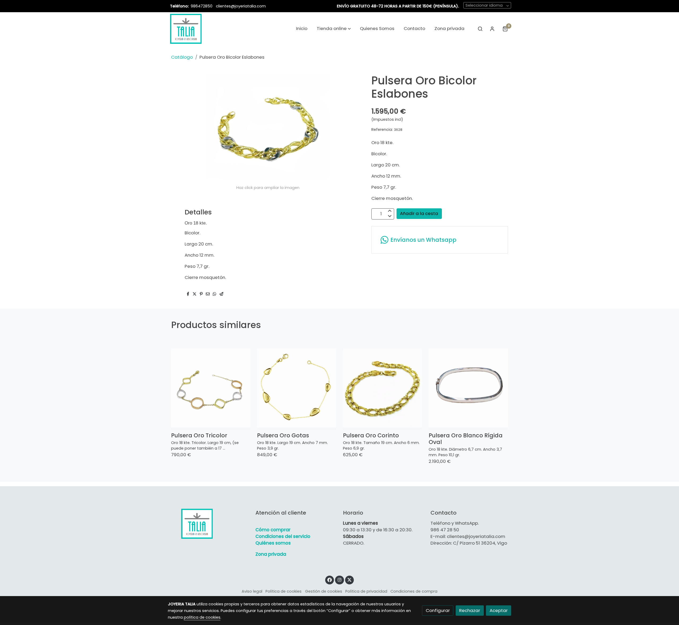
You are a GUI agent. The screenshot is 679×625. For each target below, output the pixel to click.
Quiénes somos (273, 543)
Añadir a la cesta (419, 213)
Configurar (438, 610)
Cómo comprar (272, 530)
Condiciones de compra (413, 591)
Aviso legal (252, 591)
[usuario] (492, 28)
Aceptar (499, 610)
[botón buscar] (480, 28)
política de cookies (202, 617)
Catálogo (182, 57)
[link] (186, 29)
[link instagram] (339, 579)
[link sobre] (208, 523)
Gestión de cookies (323, 591)
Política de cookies (283, 591)
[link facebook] (329, 579)
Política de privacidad (366, 591)
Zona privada (270, 554)
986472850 (202, 6)
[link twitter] (349, 579)
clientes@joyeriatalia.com (241, 6)
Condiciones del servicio (282, 536)
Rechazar (469, 610)
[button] (333, 28)
